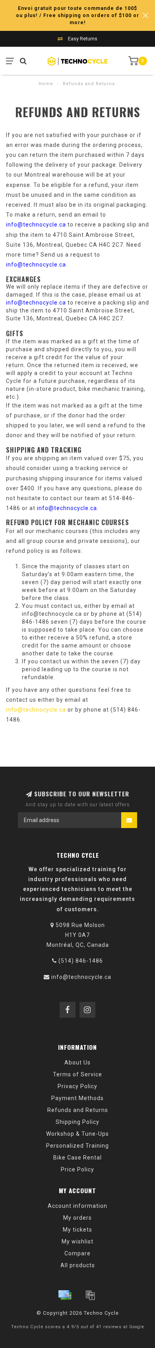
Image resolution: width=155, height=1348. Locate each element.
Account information (77, 1206)
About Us (77, 1062)
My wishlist (77, 1241)
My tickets (77, 1229)
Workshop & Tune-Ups (77, 1134)
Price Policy (77, 1169)
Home (46, 83)
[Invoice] (90, 1295)
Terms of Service (77, 1074)
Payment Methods (77, 1098)
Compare (77, 1253)
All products (77, 1265)
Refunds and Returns (77, 1110)
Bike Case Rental (77, 1157)
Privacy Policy (77, 1086)
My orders (77, 1218)
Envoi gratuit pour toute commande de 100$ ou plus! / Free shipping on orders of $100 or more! (77, 15)
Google (136, 1327)
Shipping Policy (77, 1122)
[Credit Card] (65, 1295)
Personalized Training (77, 1145)
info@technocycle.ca (36, 224)
